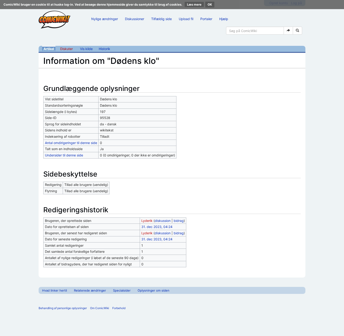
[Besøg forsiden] (54, 20)
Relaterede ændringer (90, 290)
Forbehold (118, 308)
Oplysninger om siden (153, 290)
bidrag (179, 221)
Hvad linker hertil (54, 290)
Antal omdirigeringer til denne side (71, 143)
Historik (104, 49)
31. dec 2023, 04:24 (156, 227)
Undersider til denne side (64, 155)
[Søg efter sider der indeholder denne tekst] (297, 31)
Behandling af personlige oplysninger (63, 308)
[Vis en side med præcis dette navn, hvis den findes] (288, 31)
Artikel (49, 49)
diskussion (163, 221)
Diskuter (66, 49)
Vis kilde (86, 49)
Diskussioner (134, 19)
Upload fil (186, 19)
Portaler (206, 19)
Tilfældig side (161, 19)
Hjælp (223, 19)
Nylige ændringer (104, 19)
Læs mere (194, 4)
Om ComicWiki (99, 308)
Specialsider (122, 290)
